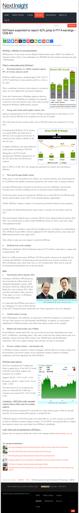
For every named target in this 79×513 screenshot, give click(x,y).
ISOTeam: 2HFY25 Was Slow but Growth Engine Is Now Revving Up (30, 451)
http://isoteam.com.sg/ (63, 433)
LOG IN (6, 20)
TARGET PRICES (18, 15)
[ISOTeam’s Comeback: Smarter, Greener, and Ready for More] (5, 464)
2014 (27, 480)
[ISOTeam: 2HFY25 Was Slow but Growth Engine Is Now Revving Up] (5, 451)
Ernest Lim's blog (33, 45)
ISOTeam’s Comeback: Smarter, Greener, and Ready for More (28, 464)
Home (14, 480)
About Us (63, 15)
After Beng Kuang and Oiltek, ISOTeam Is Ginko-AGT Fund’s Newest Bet (32, 456)
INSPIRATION (51, 15)
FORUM (30, 15)
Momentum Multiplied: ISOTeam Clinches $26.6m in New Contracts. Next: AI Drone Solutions (38, 447)
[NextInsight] (15, 6)
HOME (6, 15)
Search (72, 25)
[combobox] (60, 25)
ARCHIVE (39, 15)
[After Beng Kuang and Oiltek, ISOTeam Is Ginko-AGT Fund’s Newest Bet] (5, 456)
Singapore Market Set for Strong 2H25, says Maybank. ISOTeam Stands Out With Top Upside (38, 460)
